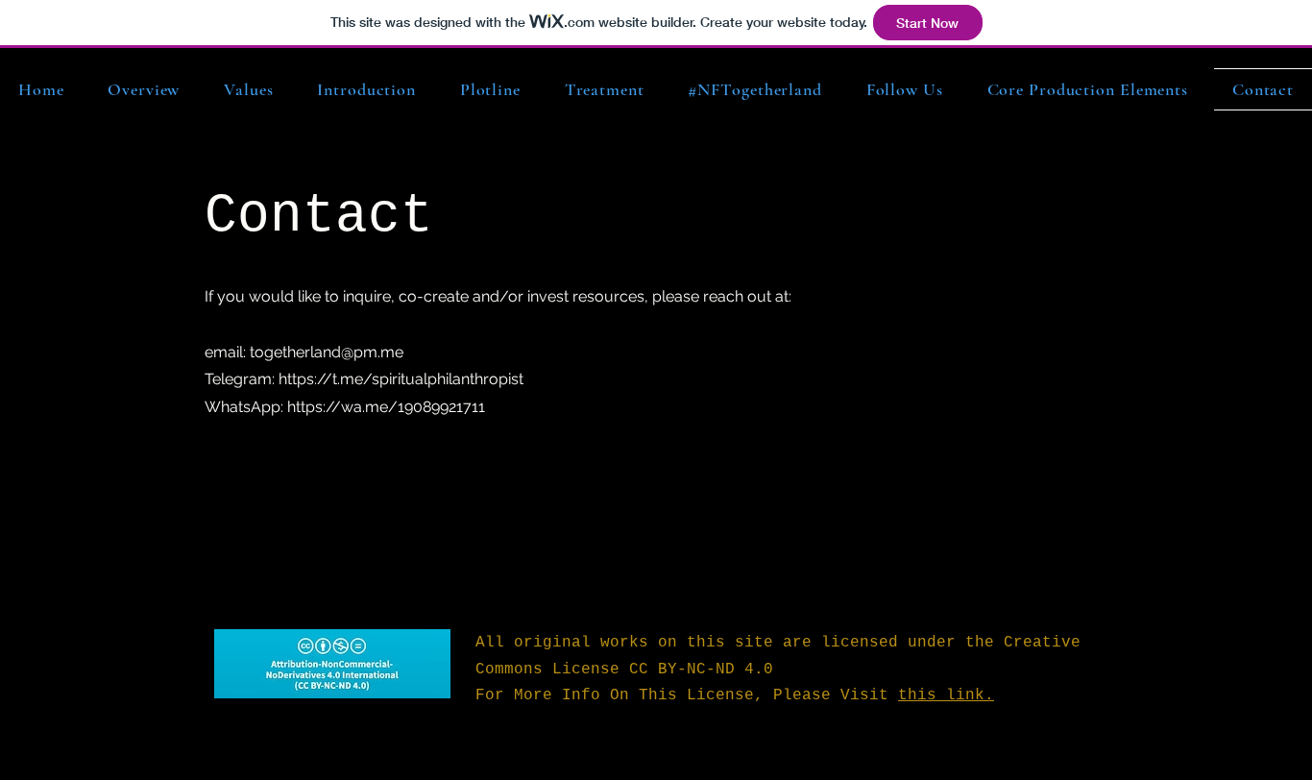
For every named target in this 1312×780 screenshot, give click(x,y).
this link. (946, 695)
